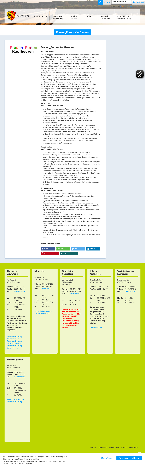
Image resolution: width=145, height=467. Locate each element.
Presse (123, 447)
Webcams (140, 2)
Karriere (107, 2)
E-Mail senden (19, 291)
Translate (128, 6)
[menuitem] (102, 2)
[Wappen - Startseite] (18, 16)
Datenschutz (114, 447)
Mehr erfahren (106, 458)
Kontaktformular (96, 327)
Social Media (133, 447)
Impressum (103, 447)
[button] (48, 248)
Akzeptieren (123, 458)
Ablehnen (135, 458)
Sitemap (93, 447)
